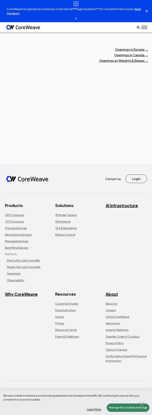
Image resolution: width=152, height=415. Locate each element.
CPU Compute (14, 221)
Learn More (94, 409)
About (112, 293)
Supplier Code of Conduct (123, 336)
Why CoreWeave (21, 293)
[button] (144, 27)
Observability (15, 280)
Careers (111, 310)
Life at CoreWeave (117, 316)
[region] (76, 402)
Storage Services (16, 228)
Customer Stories (66, 303)
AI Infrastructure (122, 205)
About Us (111, 303)
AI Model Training (66, 215)
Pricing (59, 323)
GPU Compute (14, 215)
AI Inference (62, 221)
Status (59, 316)
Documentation (65, 310)
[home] (23, 27)
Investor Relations (117, 330)
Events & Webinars (67, 336)
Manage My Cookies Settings (128, 407)
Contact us (113, 179)
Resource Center (66, 330)
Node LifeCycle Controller (24, 267)
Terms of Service (116, 349)
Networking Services (18, 234)
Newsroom (113, 323)
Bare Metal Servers (16, 247)
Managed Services (16, 241)
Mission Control (65, 234)
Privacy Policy (115, 343)
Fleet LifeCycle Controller (23, 260)
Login (136, 179)
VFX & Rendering (66, 228)
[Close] (141, 404)
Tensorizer (14, 273)
